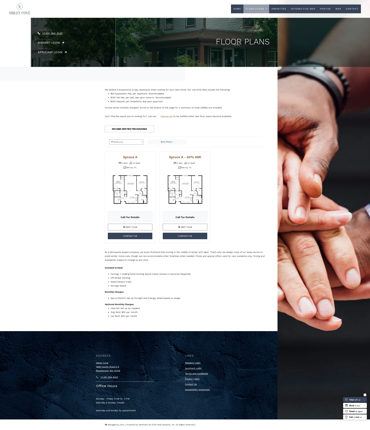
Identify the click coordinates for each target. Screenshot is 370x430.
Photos (325, 8)
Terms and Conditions (196, 373)
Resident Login (49, 43)
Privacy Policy (192, 379)
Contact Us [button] (137, 235)
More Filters (166, 142)
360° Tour (138, 227)
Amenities (278, 8)
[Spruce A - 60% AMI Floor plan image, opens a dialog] (185, 189)
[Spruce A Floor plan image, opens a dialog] (130, 189)
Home (237, 8)
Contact (352, 8)
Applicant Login (52, 52)
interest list (167, 116)
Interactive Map (303, 8)
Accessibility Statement (197, 389)
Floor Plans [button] (255, 8)
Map (338, 8)
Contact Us (191, 384)
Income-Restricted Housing (129, 129)
